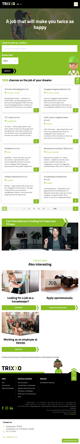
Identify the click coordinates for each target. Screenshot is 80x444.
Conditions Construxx (73, 407)
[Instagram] (6, 408)
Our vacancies (6, 385)
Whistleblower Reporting (47, 383)
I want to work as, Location (14, 43)
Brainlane (73, 414)
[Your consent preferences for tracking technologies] (70, 440)
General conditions (63, 406)
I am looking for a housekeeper (26, 385)
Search (7, 71)
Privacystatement (35, 406)
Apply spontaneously (8, 388)
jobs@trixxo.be (11, 437)
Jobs (4, 379)
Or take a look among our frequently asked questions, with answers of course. (30, 357)
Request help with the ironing (26, 388)
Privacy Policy (56, 412)
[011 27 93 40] (74, 372)
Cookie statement (46, 406)
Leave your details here (57, 308)
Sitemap (54, 406)
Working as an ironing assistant (27, 394)
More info (18, 308)
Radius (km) (7, 55)
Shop (19, 397)
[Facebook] (3, 408)
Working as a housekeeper (25, 391)
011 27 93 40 (11, 431)
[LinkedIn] (11, 408)
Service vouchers (25, 379)
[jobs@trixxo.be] (74, 378)
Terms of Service (68, 412)
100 (54, 209)
